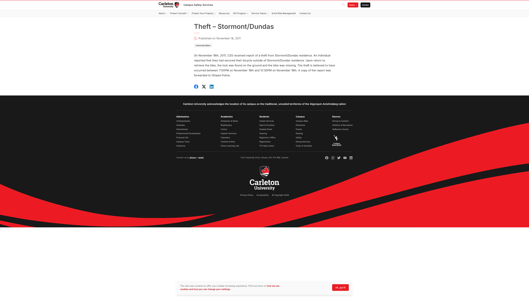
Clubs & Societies (304, 146)
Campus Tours (183, 141)
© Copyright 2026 (280, 195)
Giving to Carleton (340, 121)
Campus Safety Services (198, 4)
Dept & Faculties (267, 125)
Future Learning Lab (230, 146)
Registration (265, 141)
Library (224, 129)
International (182, 129)
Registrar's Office (267, 137)
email (201, 157)
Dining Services (303, 141)
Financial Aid (182, 137)
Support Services (229, 133)
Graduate (180, 125)
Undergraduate (183, 121)
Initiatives (180, 146)
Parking (299, 133)
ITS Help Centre (266, 146)
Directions (300, 125)
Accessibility (263, 195)
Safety (299, 137)
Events (299, 129)
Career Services (266, 121)
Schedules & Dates (229, 121)
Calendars (225, 137)
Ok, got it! (340, 287)
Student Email (265, 129)
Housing (263, 133)
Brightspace (226, 125)
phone (193, 157)
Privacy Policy (246, 195)
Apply (352, 5)
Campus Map (302, 121)
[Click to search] (343, 4)
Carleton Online (228, 141)
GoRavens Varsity (340, 129)
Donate (365, 5)
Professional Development (188, 133)
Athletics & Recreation (342, 125)
